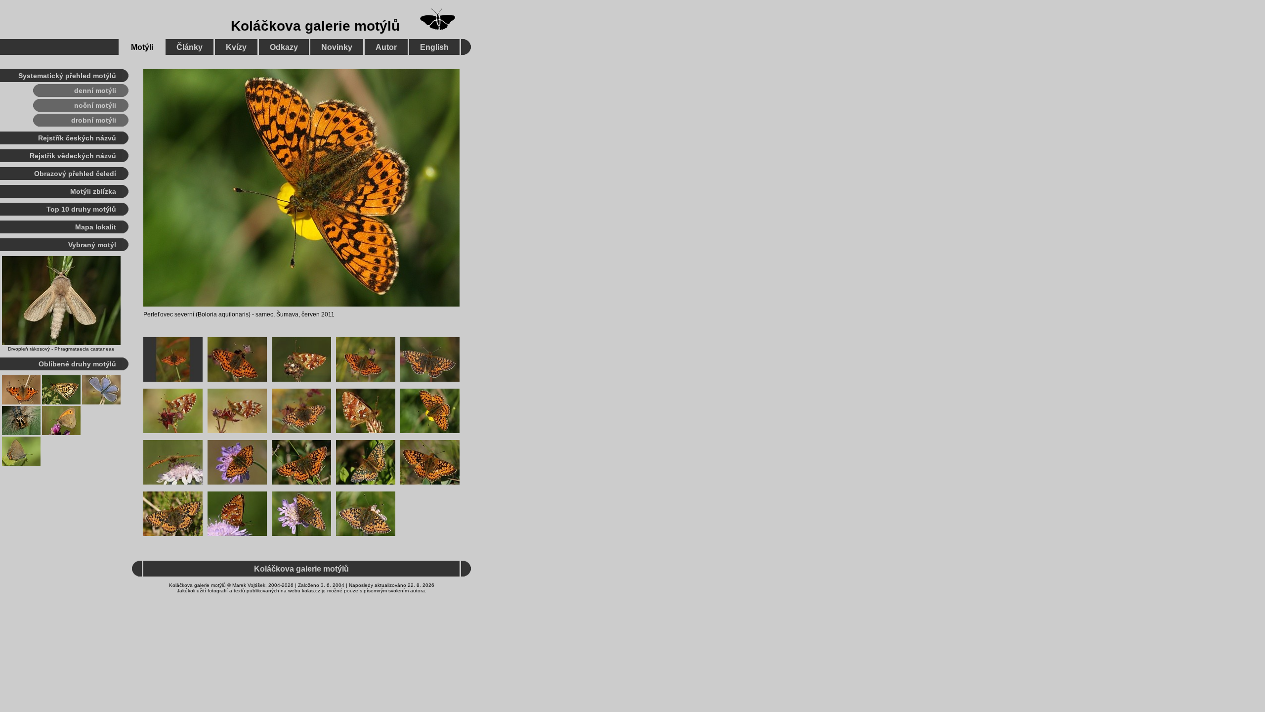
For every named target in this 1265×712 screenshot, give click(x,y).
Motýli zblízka (93, 191)
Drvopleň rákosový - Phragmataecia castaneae (61, 349)
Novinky (336, 47)
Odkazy (284, 47)
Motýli (142, 47)
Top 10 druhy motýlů (81, 209)
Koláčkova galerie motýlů (315, 26)
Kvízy (236, 47)
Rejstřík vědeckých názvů (73, 156)
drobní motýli (93, 120)
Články (189, 47)
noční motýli (95, 105)
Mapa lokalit (95, 227)
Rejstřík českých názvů (77, 138)
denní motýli (95, 90)
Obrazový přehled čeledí (75, 174)
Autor (386, 47)
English (434, 47)
